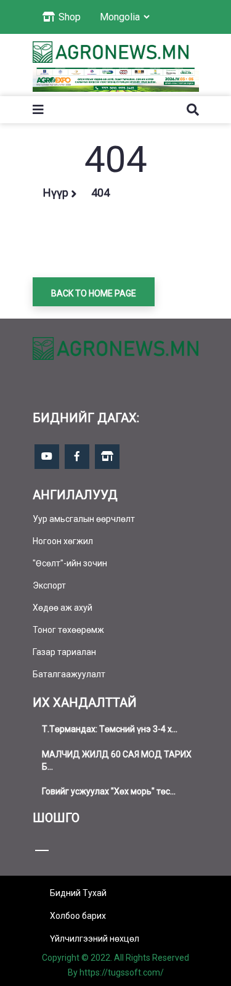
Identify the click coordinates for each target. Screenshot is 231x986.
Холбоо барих (78, 916)
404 (100, 192)
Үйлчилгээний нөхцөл (94, 938)
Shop (68, 17)
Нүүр (55, 192)
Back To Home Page (93, 293)
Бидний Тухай (78, 893)
